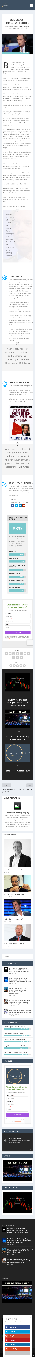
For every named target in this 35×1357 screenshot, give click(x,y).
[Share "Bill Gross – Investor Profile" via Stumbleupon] (14, 657)
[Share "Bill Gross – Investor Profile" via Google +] (14, 654)
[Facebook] (12, 505)
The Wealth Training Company (20, 26)
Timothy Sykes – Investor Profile (14, 1027)
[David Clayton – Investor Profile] (17, 853)
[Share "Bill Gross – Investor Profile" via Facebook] (6, 654)
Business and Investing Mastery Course (17, 738)
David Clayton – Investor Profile (15, 870)
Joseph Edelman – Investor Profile (14, 1046)
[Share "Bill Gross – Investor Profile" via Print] (21, 657)
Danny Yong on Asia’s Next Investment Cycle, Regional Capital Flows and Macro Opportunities (18, 991)
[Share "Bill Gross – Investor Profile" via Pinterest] (21, 654)
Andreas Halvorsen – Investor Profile (15, 1052)
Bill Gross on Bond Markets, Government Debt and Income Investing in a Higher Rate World (19, 969)
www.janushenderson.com (19, 502)
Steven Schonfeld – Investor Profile (15, 1039)
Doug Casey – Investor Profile (14, 943)
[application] (17, 1142)
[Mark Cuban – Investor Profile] (17, 907)
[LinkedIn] (20, 505)
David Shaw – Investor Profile (14, 894)
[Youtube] (23, 505)
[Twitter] (16, 505)
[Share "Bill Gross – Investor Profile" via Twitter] (10, 654)
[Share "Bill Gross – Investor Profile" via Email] (17, 657)
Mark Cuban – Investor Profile (14, 919)
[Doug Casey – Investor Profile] (17, 932)
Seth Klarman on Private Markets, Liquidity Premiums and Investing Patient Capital (20, 1012)
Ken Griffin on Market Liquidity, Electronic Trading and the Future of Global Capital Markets (20, 980)
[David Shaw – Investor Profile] (17, 883)
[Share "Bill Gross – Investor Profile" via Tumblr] (17, 654)
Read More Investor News (17, 770)
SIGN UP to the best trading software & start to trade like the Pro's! (17, 702)
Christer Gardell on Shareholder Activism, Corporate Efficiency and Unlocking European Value (19, 1002)
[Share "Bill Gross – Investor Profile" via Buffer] (29, 654)
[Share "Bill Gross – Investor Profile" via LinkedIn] (25, 654)
